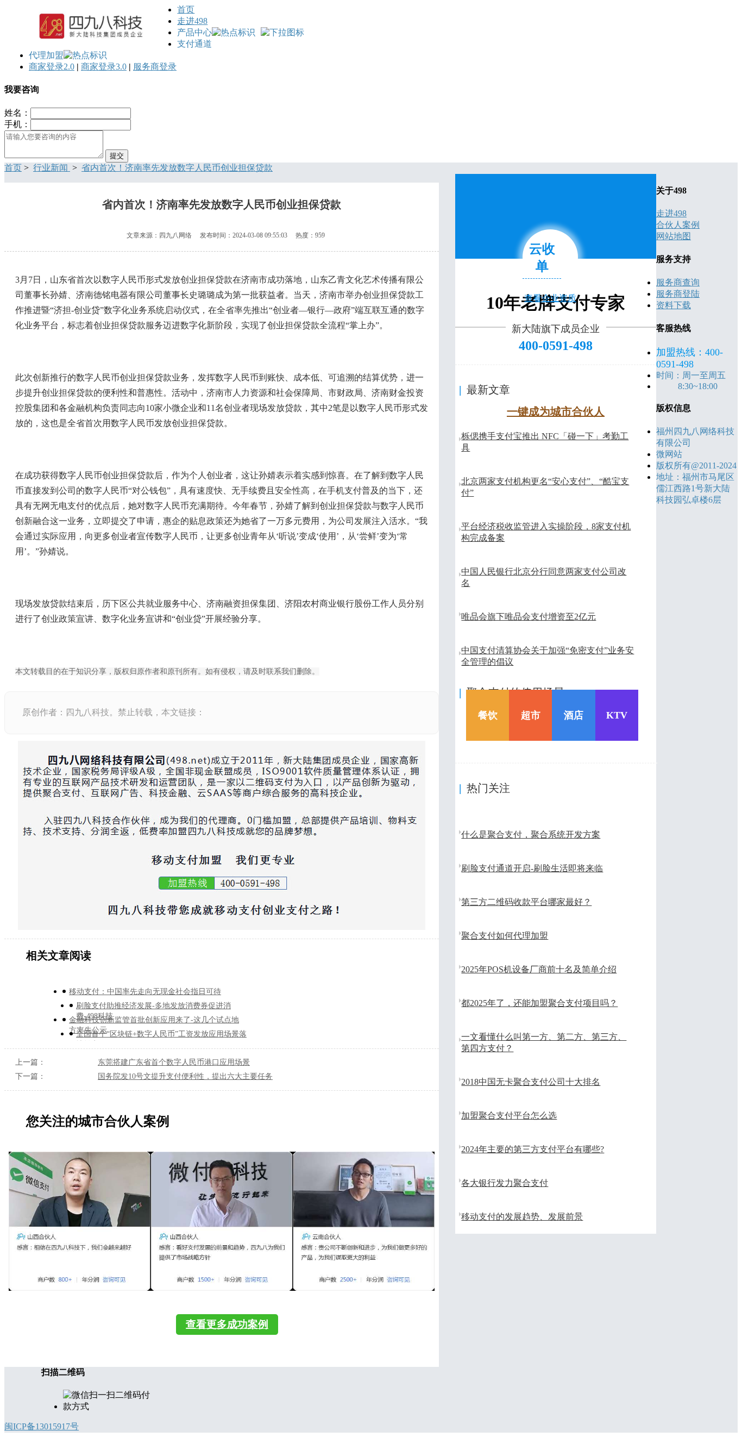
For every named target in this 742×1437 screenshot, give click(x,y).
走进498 (192, 21)
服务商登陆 (678, 293)
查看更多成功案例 (227, 1324)
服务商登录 (155, 66)
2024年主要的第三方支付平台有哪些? (532, 1149)
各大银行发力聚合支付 (504, 1183)
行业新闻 (51, 167)
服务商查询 (678, 282)
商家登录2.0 (51, 66)
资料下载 (673, 305)
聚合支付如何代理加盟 (504, 935)
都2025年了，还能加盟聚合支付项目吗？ (539, 1003)
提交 (117, 156)
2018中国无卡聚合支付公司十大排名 (530, 1081)
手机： (17, 124)
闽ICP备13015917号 (41, 1426)
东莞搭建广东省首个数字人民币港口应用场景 (174, 1062)
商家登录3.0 (104, 66)
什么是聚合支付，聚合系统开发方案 (530, 834)
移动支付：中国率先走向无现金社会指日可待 (145, 992)
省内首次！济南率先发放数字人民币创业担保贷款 (177, 167)
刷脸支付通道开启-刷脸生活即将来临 (532, 868)
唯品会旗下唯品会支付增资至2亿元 (528, 616)
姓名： (17, 112)
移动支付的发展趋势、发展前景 (522, 1216)
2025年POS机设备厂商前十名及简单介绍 (539, 969)
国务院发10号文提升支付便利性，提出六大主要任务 (185, 1076)
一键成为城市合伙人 (556, 411)
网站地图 (673, 236)
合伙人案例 (678, 224)
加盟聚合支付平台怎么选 (509, 1115)
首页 (185, 9)
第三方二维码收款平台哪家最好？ (526, 902)
